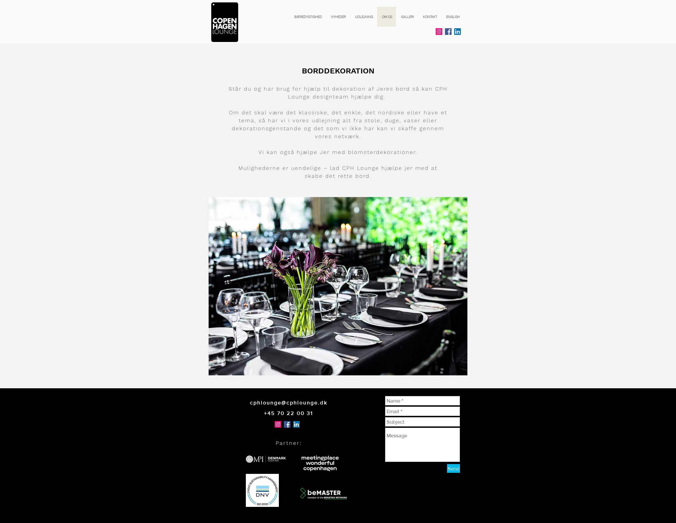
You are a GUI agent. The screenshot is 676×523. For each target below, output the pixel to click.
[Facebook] (448, 31)
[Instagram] (439, 31)
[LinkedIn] (457, 31)
